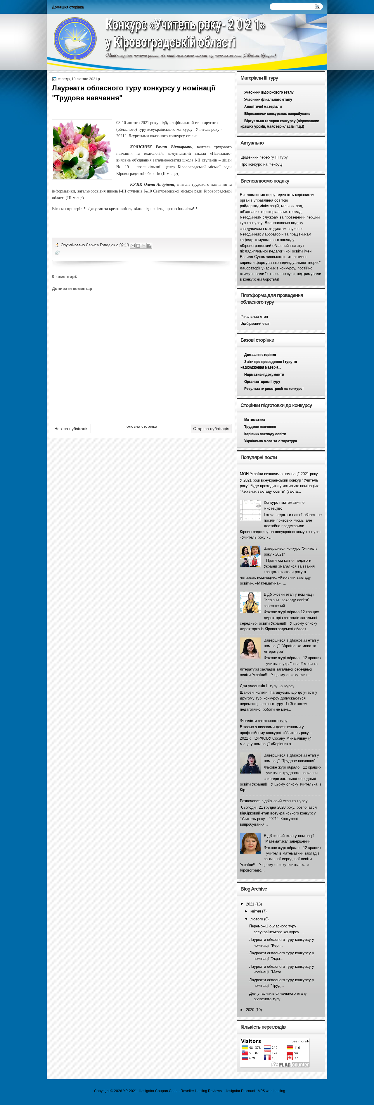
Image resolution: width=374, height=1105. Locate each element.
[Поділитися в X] (144, 246)
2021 (250, 904)
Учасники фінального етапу (268, 99)
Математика (254, 419)
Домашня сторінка (68, 7)
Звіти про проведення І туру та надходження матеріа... (268, 364)
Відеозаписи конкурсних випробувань (277, 113)
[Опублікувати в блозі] (138, 246)
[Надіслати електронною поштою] (133, 246)
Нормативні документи (264, 374)
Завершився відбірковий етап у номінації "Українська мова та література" (291, 646)
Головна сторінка (140, 426)
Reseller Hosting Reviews (201, 1091)
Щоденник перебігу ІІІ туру (264, 157)
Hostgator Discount (240, 1091)
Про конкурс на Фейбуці (261, 164)
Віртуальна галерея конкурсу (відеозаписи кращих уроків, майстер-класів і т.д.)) (279, 123)
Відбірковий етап (255, 323)
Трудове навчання (260, 427)
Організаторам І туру (262, 381)
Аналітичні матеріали (263, 106)
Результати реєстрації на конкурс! (274, 388)
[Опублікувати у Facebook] (149, 246)
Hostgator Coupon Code (158, 1091)
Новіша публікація (71, 428)
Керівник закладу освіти (265, 434)
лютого (256, 919)
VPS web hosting (271, 1091)
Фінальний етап (254, 316)
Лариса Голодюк (101, 245)
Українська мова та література (270, 441)
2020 (250, 1010)
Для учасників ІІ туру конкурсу (267, 686)
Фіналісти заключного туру (264, 721)
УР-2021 (130, 1091)
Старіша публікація (211, 428)
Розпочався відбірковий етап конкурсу (274, 801)
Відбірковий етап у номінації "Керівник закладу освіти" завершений (289, 600)
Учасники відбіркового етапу (269, 92)
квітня (255, 911)
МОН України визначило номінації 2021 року (279, 474)
